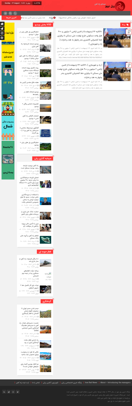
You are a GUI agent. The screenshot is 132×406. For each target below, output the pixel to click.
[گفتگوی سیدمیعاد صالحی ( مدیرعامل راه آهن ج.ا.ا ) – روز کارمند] (35, 133)
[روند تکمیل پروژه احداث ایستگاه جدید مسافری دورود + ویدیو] (35, 73)
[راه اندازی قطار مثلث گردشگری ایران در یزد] (35, 344)
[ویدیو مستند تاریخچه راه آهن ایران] (35, 48)
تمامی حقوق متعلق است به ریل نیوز (119, 401)
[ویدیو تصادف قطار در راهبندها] (35, 96)
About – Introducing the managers (115, 382)
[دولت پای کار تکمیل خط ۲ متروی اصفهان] (35, 289)
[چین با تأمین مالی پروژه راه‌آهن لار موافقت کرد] (35, 228)
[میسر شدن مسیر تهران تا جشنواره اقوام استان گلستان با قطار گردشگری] (35, 314)
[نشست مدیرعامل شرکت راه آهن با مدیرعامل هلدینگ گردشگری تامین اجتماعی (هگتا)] (35, 329)
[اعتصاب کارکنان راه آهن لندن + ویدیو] (35, 120)
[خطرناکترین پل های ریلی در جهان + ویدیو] (35, 36)
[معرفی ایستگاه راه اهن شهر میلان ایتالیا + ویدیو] (35, 60)
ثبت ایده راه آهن (22, 382)
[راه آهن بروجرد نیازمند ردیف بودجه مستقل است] (35, 170)
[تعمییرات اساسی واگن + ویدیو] (35, 108)
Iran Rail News (91, 382)
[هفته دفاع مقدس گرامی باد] (35, 85)
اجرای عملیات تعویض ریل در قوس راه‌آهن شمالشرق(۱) (92, 17)
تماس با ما (36, 382)
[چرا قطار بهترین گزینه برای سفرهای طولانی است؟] (35, 367)
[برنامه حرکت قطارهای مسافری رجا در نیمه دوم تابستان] (35, 276)
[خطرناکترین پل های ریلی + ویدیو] (35, 146)
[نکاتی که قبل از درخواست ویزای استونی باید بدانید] (35, 356)
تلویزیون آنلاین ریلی (50, 382)
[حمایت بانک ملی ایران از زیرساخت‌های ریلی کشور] (35, 216)
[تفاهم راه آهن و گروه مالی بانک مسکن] (35, 239)
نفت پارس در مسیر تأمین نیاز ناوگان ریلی (46, 17)
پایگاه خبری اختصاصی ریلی (71, 382)
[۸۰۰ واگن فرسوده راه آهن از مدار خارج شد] (35, 263)
